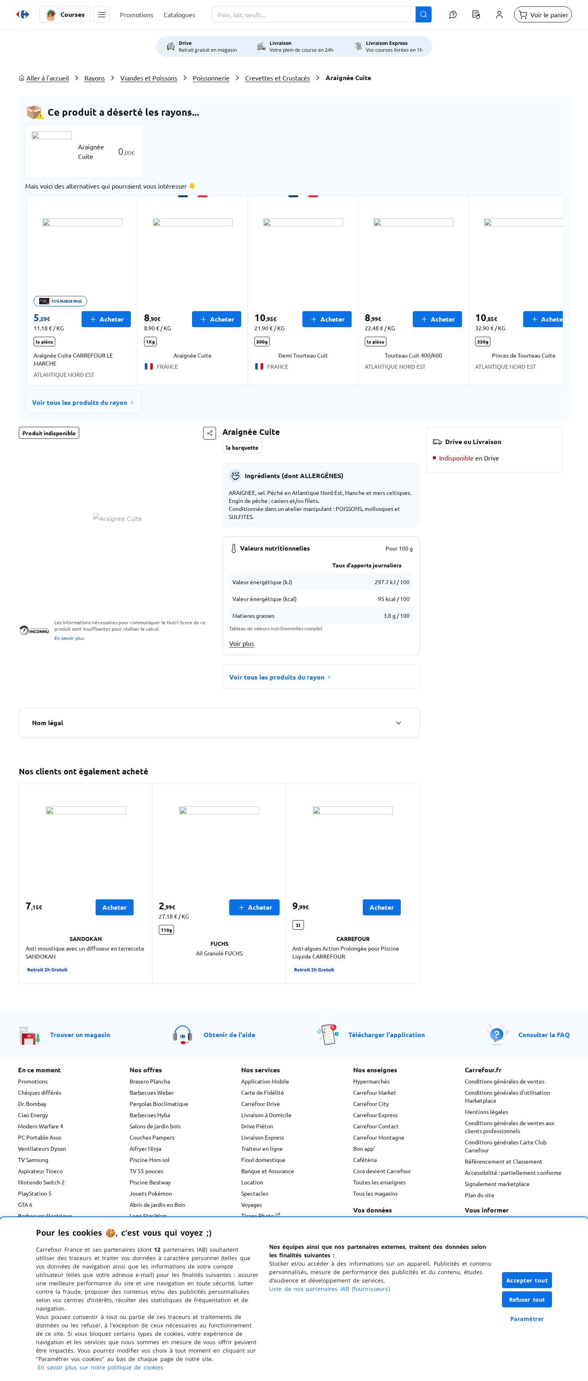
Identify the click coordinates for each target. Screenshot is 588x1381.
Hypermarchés (371, 1081)
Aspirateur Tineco (40, 1170)
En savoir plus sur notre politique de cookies (100, 1367)
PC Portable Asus (39, 1137)
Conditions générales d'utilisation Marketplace (507, 1096)
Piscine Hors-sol (150, 1159)
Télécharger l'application (386, 1034)
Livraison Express (262, 1137)
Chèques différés (39, 1092)
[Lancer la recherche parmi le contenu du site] (423, 14)
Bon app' (364, 1148)
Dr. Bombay (32, 1103)
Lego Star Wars (148, 1215)
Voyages (251, 1204)
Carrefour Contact (376, 1126)
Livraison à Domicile (266, 1114)
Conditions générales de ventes (504, 1081)
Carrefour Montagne (378, 1137)
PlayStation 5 (35, 1193)
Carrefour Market (374, 1092)
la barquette (242, 447)
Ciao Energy (33, 1114)
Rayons (94, 78)
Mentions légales (486, 1111)
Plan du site (479, 1194)
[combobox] (322, 14)
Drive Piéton (257, 1126)
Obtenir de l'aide (229, 1034)
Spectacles (254, 1193)
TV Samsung (33, 1159)
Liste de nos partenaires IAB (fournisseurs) (329, 1289)
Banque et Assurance (267, 1170)
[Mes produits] (476, 14)
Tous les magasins (375, 1193)
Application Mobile (265, 1081)
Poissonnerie (211, 78)
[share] (209, 433)
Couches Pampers (152, 1137)
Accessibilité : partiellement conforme (513, 1172)
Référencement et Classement (503, 1161)
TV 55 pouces (146, 1170)
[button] (101, 14)
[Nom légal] (398, 723)
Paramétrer (527, 1319)
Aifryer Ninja (145, 1148)
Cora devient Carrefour (382, 1170)
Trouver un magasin (80, 1034)
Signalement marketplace (497, 1183)
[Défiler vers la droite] (543, 290)
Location (252, 1182)
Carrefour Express (375, 1114)
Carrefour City (371, 1103)
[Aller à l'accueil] (23, 14)
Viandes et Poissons (148, 78)
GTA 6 (25, 1204)
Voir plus (241, 643)
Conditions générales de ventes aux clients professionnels (509, 1126)
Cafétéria (365, 1159)
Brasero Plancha (150, 1081)
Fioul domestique (263, 1159)
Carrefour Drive (260, 1103)
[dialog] (294, 1299)
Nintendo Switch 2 (41, 1182)
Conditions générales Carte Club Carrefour (505, 1146)
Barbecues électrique (45, 1215)
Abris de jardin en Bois (157, 1204)
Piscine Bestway (150, 1182)
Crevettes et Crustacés (277, 78)
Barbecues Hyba (150, 1114)
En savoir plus (69, 638)
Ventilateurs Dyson (42, 1148)
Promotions (33, 1081)
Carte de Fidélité (262, 1092)
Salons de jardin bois (155, 1126)
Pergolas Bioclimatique (159, 1103)
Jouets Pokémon (151, 1193)
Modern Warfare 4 (40, 1126)
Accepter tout (527, 1280)
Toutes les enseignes (379, 1182)
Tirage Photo (258, 1215)
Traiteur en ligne (262, 1148)
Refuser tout (527, 1299)
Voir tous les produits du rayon (79, 402)
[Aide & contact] (452, 14)
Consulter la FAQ (544, 1034)
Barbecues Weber (152, 1092)
